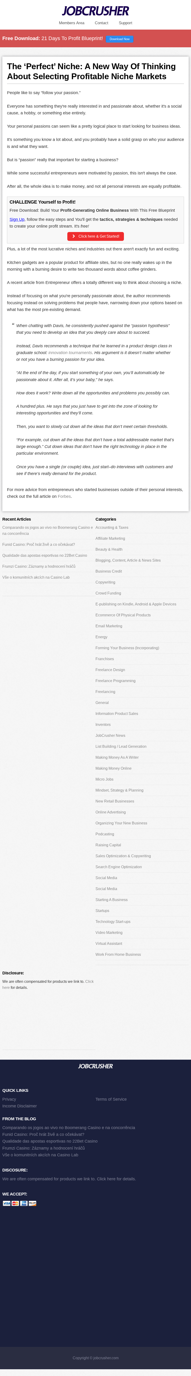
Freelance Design (110, 670)
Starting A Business (112, 900)
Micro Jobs (104, 779)
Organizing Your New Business (121, 823)
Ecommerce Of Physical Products (123, 615)
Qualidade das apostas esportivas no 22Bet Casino (44, 555)
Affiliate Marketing (110, 538)
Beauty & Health (109, 549)
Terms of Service (111, 1099)
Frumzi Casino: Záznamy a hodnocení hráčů (38, 566)
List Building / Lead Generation (121, 746)
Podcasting (105, 834)
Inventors (103, 725)
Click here (106, 1179)
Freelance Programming (116, 681)
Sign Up (17, 219)
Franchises (105, 659)
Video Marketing (109, 933)
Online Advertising (111, 812)
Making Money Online (114, 768)
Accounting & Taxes (112, 527)
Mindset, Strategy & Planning (119, 790)
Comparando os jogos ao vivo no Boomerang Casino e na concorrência (68, 1127)
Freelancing (105, 692)
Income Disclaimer (19, 1106)
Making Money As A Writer (117, 757)
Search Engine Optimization (119, 867)
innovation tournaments (70, 352)
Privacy (9, 1099)
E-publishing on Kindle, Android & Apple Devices (136, 604)
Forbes (64, 496)
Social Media (106, 878)
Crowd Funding (108, 593)
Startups (102, 911)
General (102, 703)
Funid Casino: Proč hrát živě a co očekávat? (38, 544)
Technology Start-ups (113, 922)
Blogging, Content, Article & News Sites (128, 560)
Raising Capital (108, 845)
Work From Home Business (118, 954)
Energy (101, 637)
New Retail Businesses (115, 801)
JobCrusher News (110, 736)
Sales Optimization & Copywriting (123, 856)
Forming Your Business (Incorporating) (127, 648)
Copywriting (105, 582)
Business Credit (109, 571)
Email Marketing (109, 626)
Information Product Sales (117, 714)
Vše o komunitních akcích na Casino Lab (36, 577)
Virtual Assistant (109, 944)
